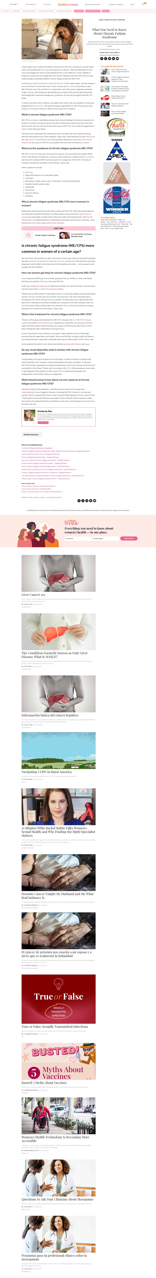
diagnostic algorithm (39, 286)
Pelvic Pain (124, 224)
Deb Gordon (28, 779)
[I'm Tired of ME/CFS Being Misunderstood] (64, 235)
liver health (26, 607)
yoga (87, 344)
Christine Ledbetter (30, 905)
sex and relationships (30, 908)
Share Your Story (92, 11)
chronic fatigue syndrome (114, 20)
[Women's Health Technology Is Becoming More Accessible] (59, 1116)
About (132, 4)
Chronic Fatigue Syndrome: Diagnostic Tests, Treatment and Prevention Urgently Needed (120, 79)
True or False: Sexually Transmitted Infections (55, 1026)
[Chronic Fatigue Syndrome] (28, 235)
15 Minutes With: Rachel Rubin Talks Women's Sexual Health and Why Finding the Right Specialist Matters (58, 832)
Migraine (28, 193)
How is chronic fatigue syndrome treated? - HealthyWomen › (45, 463)
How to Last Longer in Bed (114, 228)
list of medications (45, 323)
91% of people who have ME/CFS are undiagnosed (54, 261)
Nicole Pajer (28, 845)
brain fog (44, 70)
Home (101, 20)
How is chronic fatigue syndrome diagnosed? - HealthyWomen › (46, 466)
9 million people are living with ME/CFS (47, 83)
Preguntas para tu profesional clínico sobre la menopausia (54, 1257)
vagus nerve (29, 140)
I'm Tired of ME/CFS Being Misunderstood (81, 235)
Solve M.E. (39, 106)
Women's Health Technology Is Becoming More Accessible (55, 1139)
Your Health (13, 4)
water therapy (75, 344)
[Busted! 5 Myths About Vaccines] (59, 1061)
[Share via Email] (117, 58)
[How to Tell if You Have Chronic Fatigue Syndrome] (105, 72)
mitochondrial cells (43, 140)
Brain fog (29, 172)
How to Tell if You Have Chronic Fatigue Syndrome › (41, 454)
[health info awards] (116, 200)
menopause (26, 1209)
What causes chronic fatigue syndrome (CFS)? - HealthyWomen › (46, 479)
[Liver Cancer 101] (59, 573)
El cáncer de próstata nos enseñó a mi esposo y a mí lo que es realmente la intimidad (57, 954)
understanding (27, 392)
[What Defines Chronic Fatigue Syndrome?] (105, 98)
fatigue (43, 497)
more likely (35, 223)
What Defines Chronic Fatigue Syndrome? (118, 97)
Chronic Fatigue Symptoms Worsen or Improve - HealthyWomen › (46, 472)
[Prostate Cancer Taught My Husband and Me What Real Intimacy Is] (59, 872)
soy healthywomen (46, 11)
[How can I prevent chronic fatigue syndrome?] (105, 106)
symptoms (33, 154)
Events (6, 11)
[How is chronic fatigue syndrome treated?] (105, 113)
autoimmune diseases (55, 223)
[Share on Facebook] (101, 58)
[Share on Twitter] (105, 58)
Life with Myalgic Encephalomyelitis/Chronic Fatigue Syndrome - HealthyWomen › (53, 476)
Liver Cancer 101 (33, 594)
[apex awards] (117, 149)
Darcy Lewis (28, 604)
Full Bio (42, 422)
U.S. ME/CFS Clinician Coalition (51, 289)
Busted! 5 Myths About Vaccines (44, 1082)
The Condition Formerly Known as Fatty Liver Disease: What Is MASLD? (55, 655)
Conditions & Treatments (116, 4)
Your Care (46, 4)
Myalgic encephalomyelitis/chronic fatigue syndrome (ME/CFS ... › (43, 492)
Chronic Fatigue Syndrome (45, 235)
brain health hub (29, 11)
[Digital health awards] (117, 127)
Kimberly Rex (106, 49)
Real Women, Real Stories (92, 4)
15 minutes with (27, 848)
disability (25, 1153)
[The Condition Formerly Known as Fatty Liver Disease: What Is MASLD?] (59, 632)
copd (23, 782)
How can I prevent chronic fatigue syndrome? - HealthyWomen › (46, 460)
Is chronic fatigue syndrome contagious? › (37, 448)
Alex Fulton (28, 666)
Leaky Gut (121, 222)
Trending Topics (108, 217)
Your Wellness (30, 4)
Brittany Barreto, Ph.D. (31, 1150)
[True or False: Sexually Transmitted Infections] (59, 999)
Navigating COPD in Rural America (47, 772)
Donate (105, 11)
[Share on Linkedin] (113, 58)
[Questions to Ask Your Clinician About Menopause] (59, 1178)
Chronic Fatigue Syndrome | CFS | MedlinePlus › (37, 489)
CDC (69, 368)
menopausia (26, 1271)
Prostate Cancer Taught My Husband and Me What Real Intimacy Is (57, 896)
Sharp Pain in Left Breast (109, 220)
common (90, 157)
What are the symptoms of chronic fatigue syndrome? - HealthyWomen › (49, 469)
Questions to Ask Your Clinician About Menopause (58, 1199)
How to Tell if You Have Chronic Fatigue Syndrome (120, 70)
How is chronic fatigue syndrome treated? (118, 112)
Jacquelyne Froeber (30, 1034)
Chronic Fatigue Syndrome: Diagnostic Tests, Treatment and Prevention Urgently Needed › (56, 451)
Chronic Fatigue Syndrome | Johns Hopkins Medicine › (39, 486)
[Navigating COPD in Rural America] (59, 750)
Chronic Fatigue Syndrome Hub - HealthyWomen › (41, 457)
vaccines (25, 1093)
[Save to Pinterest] (109, 58)
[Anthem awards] (116, 173)
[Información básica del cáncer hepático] (59, 694)
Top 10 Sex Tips (111, 222)
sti (23, 1036)
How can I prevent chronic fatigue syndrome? (120, 105)
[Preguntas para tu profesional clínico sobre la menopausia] (59, 1234)
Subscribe (79, 11)
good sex (16, 11)
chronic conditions (33, 497)
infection (89, 137)
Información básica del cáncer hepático (50, 715)
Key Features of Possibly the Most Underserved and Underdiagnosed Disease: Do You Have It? (120, 89)
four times (71, 86)
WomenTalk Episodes (64, 11)
